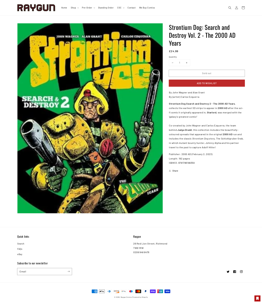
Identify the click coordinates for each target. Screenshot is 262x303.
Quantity (173, 57)
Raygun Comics (126, 297)
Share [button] (175, 170)
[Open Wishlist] (257, 298)
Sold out (207, 73)
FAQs (19, 249)
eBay (19, 254)
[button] (230, 7)
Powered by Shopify (140, 297)
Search (20, 243)
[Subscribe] (68, 271)
